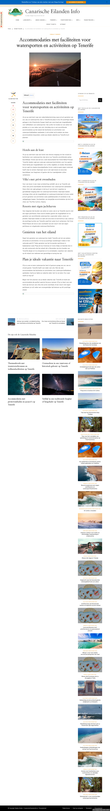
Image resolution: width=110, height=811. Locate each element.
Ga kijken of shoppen (76, 2)
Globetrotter (13, 98)
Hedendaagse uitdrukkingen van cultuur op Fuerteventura (90, 748)
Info (77, 20)
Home (17, 20)
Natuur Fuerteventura (90, 578)
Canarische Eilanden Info (52, 11)
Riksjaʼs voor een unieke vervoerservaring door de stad (90, 653)
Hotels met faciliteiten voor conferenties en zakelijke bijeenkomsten (90, 772)
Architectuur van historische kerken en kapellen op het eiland (90, 604)
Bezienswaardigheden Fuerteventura (90, 388)
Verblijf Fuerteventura (90, 483)
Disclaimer (89, 808)
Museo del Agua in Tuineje (90, 558)
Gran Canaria (40, 20)
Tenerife (53, 20)
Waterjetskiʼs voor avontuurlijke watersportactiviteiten (90, 797)
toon (31, 95)
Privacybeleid (42, 808)
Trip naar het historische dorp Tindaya (90, 413)
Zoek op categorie (78, 808)
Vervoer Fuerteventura (90, 530)
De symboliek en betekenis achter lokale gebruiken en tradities (90, 462)
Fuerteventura (66, 20)
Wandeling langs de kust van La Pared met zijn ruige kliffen (90, 724)
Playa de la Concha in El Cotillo (90, 391)
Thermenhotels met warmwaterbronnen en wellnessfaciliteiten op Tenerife (21, 366)
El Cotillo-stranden (90, 511)
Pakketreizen (88, 20)
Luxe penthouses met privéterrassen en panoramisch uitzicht (90, 629)
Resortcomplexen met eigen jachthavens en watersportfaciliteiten (90, 486)
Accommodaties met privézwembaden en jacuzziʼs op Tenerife (21, 402)
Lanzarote (27, 20)
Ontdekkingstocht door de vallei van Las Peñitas (90, 367)
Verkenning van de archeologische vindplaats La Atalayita (90, 701)
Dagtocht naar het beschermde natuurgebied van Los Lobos (90, 581)
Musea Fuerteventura (90, 556)
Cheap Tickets (51, 24)
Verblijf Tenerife (55, 34)
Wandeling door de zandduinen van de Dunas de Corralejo (90, 344)
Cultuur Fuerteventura (90, 459)
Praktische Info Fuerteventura (90, 434)
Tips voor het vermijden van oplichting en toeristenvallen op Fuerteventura (90, 437)
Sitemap (63, 24)
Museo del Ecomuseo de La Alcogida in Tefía (90, 677)
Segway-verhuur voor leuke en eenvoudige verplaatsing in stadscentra (90, 534)
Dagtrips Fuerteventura (90, 341)
